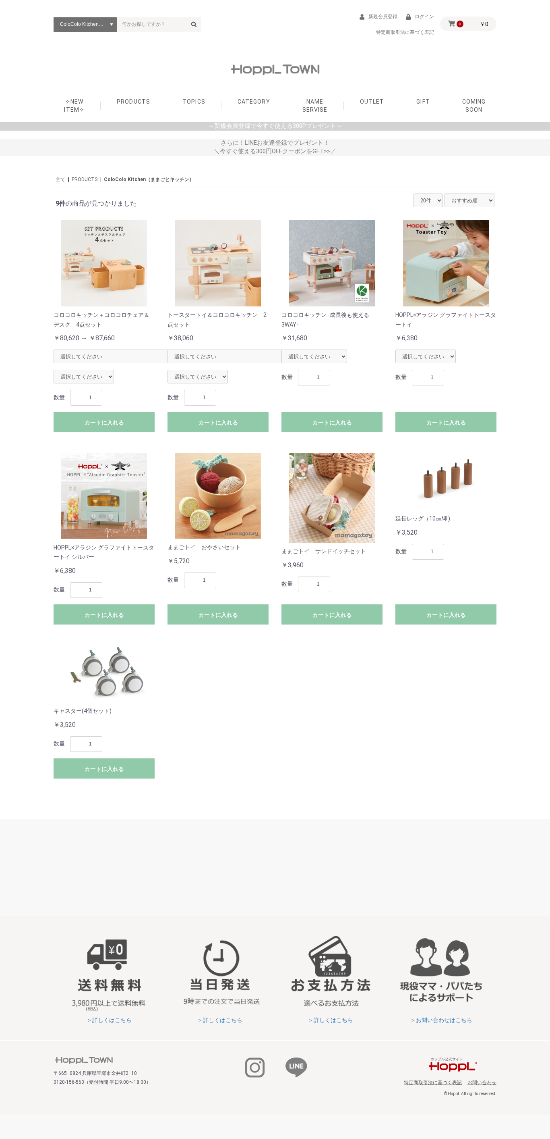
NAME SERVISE (315, 105)
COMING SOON (474, 105)
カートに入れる (104, 422)
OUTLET (372, 101)
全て (60, 179)
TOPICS (193, 101)
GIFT (423, 101)
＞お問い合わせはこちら (441, 1020)
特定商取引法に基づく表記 (433, 1082)
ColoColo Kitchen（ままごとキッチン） (149, 179)
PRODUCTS (133, 101)
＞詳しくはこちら (109, 1020)
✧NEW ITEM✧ (74, 105)
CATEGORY (254, 101)
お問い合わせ (481, 1082)
